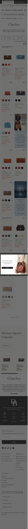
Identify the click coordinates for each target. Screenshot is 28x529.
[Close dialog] (25, 255)
